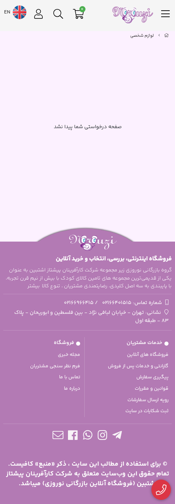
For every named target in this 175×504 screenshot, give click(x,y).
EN (7, 12)
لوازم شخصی (142, 36)
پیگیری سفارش (152, 377)
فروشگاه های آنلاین (147, 355)
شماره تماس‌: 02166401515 (132, 303)
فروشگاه (64, 343)
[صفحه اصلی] (166, 36)
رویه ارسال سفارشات (147, 400)
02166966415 (79, 303)
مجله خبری (69, 355)
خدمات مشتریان (144, 343)
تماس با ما (69, 377)
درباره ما (72, 389)
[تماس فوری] (161, 490)
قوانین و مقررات (151, 389)
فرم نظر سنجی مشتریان (55, 366)
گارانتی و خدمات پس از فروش (138, 366)
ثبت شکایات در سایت (146, 411)
